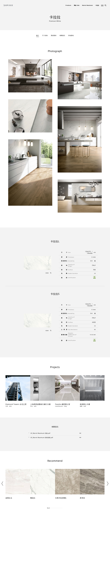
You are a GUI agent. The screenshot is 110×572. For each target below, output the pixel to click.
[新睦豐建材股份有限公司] (8, 5)
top (5, 563)
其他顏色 (71, 35)
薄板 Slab (76, 5)
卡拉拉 (97, 5)
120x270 (88, 251)
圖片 (37, 35)
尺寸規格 (45, 35)
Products (68, 5)
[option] (17, 392)
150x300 (89, 253)
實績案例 (53, 35)
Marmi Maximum (87, 5)
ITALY (94, 265)
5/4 (91, 261)
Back (48, 508)
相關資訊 (62, 35)
